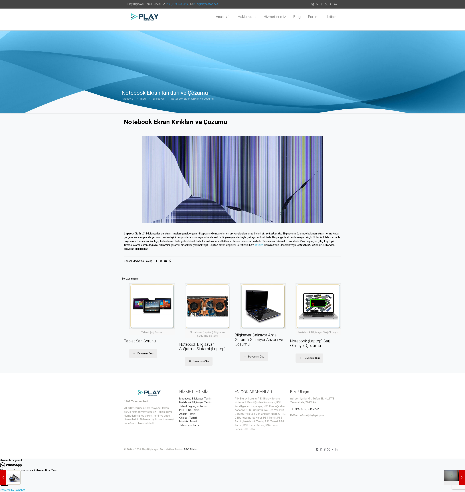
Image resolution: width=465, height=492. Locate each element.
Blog (143, 98)
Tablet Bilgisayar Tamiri (193, 406)
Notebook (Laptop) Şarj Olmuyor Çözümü (310, 343)
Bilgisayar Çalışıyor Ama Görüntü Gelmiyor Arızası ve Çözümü (259, 339)
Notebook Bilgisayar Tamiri (195, 402)
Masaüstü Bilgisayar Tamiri (195, 398)
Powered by (12, 490)
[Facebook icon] (321, 4)
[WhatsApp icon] (317, 4)
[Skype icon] (312, 4)
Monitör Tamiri (188, 421)
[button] (232, 460)
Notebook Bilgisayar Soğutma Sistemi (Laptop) (202, 346)
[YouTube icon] (330, 4)
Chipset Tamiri (188, 417)
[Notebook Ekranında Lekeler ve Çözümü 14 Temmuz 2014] (454, 477)
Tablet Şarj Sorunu (140, 341)
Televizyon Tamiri (189, 425)
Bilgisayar (158, 98)
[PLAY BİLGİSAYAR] (145, 17)
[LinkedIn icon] (335, 4)
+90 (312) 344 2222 (177, 4)
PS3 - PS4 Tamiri (189, 410)
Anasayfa (127, 98)
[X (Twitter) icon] (326, 4)
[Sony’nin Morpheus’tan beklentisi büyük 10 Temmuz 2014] (10, 477)
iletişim (259, 245)
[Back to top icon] (447, 484)
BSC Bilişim (190, 449)
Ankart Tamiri (187, 413)
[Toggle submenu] (275, 27)
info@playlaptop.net (205, 4)
